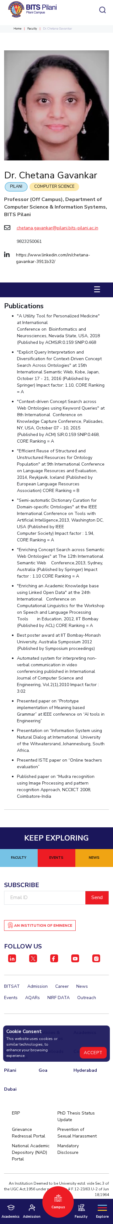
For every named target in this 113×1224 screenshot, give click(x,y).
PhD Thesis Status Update (76, 1116)
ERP (16, 1113)
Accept (93, 1053)
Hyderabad (85, 1070)
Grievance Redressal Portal (28, 1132)
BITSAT (12, 986)
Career (62, 986)
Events (11, 998)
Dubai (10, 1089)
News (82, 986)
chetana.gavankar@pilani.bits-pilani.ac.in (57, 228)
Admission (37, 986)
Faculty (32, 29)
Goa (43, 1070)
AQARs (32, 998)
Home (17, 29)
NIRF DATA (58, 998)
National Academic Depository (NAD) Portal (31, 1152)
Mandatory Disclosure (68, 1149)
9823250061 (29, 241)
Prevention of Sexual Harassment (77, 1132)
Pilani (16, 186)
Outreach (86, 998)
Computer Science (54, 186)
